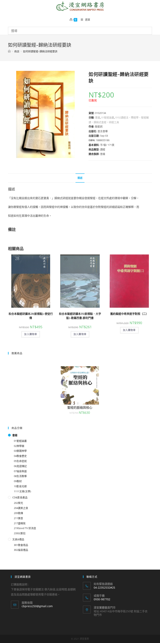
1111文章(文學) (22, 491)
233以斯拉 (20, 533)
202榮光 (18, 503)
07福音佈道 (20, 471)
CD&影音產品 (20, 497)
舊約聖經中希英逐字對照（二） (129, 314)
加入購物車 (30, 334)
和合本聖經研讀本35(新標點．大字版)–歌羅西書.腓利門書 (80, 316)
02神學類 (19, 446)
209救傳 (18, 513)
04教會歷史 (20, 456)
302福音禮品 (21, 550)
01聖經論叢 (107, 117)
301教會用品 (21, 545)
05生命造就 (20, 461)
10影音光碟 (20, 486)
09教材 (18, 481)
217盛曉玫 (20, 523)
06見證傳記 (20, 466)
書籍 (97, 117)
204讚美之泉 (21, 508)
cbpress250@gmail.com (37, 606)
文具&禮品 (18, 539)
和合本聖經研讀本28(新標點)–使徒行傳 (31, 316)
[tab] (80, 178)
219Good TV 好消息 (25, 528)
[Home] (9, 51)
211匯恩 (18, 518)
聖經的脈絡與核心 (79, 407)
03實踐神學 (20, 451)
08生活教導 (20, 476)
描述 (80, 177)
